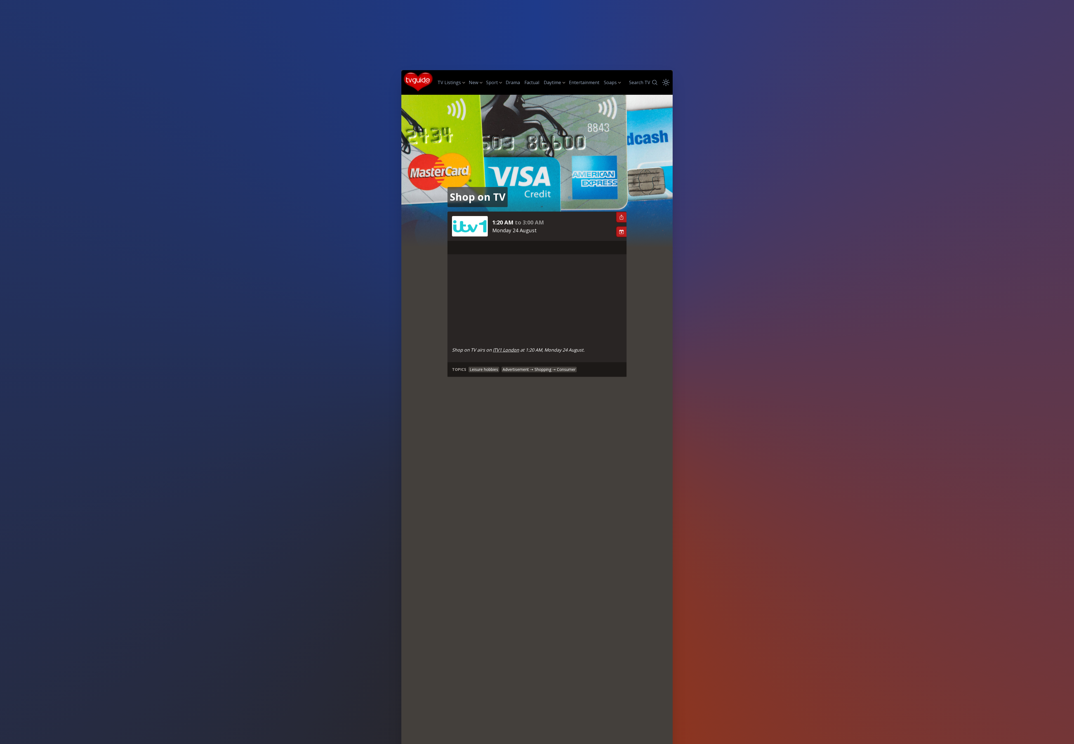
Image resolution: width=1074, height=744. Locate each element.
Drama (513, 82)
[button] (621, 217)
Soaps (610, 82)
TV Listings (449, 82)
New (473, 82)
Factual (531, 82)
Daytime (552, 82)
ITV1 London (506, 350)
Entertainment (584, 82)
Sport (492, 82)
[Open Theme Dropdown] (665, 82)
